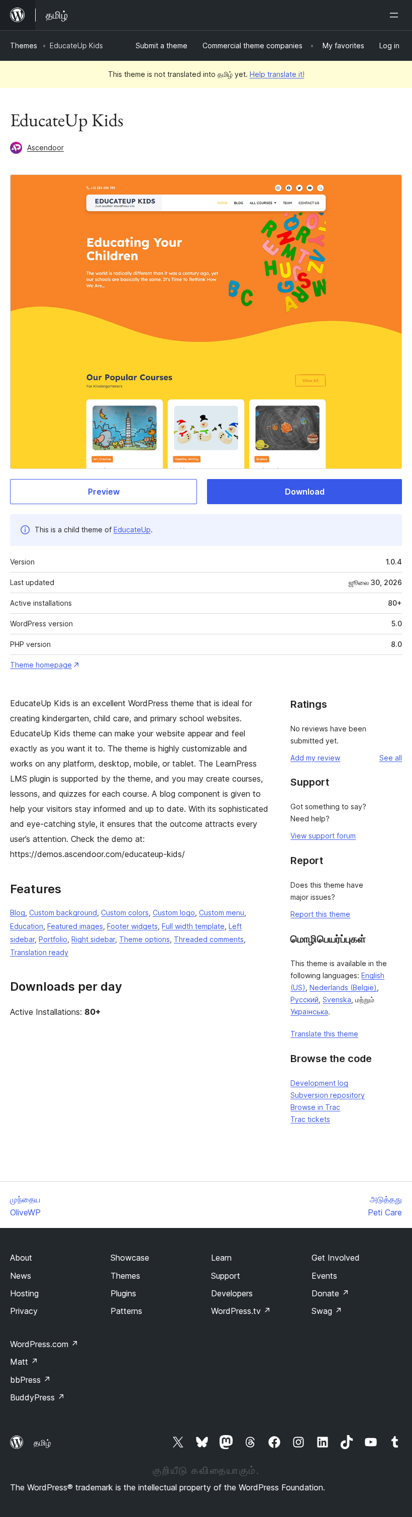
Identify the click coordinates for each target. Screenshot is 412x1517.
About (21, 1258)
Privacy (24, 1311)
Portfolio (53, 939)
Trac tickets (310, 1119)
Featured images (75, 926)
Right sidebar (93, 939)
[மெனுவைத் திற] (396, 15)
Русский (304, 999)
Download (305, 492)
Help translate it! (277, 74)
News (20, 1276)
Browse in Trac (315, 1107)
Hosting (24, 1293)
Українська (309, 1011)
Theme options (144, 939)
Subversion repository (327, 1095)
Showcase (130, 1258)
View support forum (323, 835)
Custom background (63, 912)
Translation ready (39, 952)
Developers (232, 1293)
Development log (319, 1083)
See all (390, 757)
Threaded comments (209, 939)
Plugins (123, 1293)
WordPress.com (44, 1344)
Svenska (337, 999)
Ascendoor (45, 147)
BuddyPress (37, 1397)
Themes (23, 45)
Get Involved (336, 1258)
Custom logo (174, 912)
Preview (104, 492)
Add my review (315, 757)
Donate (330, 1293)
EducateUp (132, 529)
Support (225, 1276)
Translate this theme (324, 1033)
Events (324, 1276)
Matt (24, 1362)
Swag (327, 1311)
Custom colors (125, 912)
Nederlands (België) (343, 987)
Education (26, 926)
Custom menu (221, 912)
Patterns (126, 1311)
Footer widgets (132, 926)
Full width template (193, 926)
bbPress (30, 1380)
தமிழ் (42, 1443)
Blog (17, 912)
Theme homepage (41, 664)
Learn (221, 1258)
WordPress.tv (241, 1311)
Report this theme (320, 914)
